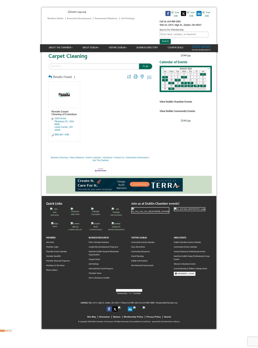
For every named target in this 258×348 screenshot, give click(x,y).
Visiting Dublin (117, 47)
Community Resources (140, 252)
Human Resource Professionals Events (189, 252)
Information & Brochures (137, 158)
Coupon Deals (175, 47)
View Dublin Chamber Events (176, 101)
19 (184, 83)
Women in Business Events (185, 264)
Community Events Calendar (143, 242)
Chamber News (95, 273)
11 (178, 80)
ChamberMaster (167, 322)
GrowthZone (145, 322)
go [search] (147, 66)
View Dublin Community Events (177, 111)
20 (190, 83)
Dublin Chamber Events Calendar (187, 242)
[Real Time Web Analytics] (6, 330)
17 (171, 83)
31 (171, 89)
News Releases (77, 158)
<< (163, 69)
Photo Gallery (51, 270)
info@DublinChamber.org (166, 303)
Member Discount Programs (58, 261)
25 (178, 86)
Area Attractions (138, 247)
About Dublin (89, 47)
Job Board (107, 158)
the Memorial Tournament (142, 265)
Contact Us (119, 158)
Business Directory (147, 47)
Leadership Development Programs (103, 247)
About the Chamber (60, 47)
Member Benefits (53, 256)
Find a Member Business (99, 242)
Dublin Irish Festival (139, 261)
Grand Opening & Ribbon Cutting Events (190, 269)
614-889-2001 (133, 303)
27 (190, 86)
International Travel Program (101, 269)
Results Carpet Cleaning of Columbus (64, 113)
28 (197, 86)
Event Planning (137, 256)
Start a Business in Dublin (99, 278)
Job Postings (94, 264)
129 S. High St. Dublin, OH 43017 (106, 303)
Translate (137, 293)
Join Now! (50, 242)
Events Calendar (93, 158)
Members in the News (55, 265)
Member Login (52, 247)
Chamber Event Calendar (56, 252)
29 (203, 86)
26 (184, 86)
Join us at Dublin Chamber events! (155, 204)
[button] (50, 77)
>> (209, 69)
